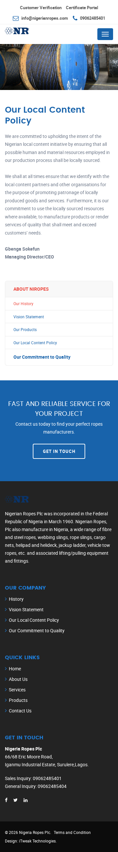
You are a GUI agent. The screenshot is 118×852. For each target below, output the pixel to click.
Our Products (25, 329)
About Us (18, 679)
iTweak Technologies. (38, 840)
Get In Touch (59, 451)
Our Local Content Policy (35, 343)
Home (15, 668)
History (16, 599)
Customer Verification (41, 8)
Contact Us (20, 710)
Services (17, 689)
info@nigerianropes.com (44, 18)
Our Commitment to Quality (41, 357)
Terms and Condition (72, 832)
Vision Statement (28, 317)
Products (18, 700)
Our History (23, 303)
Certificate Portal (82, 8)
